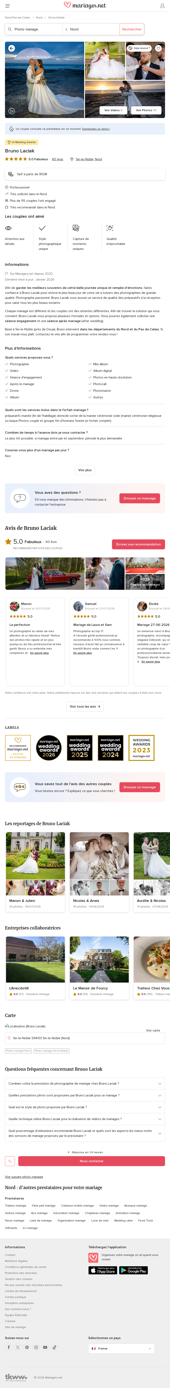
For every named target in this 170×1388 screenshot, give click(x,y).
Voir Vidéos (113, 110)
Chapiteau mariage (97, 1213)
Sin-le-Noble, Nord (89, 159)
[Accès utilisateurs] (162, 6)
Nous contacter (92, 1161)
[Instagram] (36, 1347)
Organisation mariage (71, 1220)
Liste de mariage (41, 1220)
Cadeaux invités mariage (77, 1205)
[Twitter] (18, 1347)
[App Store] (102, 1273)
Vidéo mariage (109, 1205)
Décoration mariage (66, 1213)
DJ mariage (30, 1228)
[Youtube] (45, 1347)
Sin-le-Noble (56, 17)
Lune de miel (99, 1220)
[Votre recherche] (11, 48)
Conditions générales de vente (25, 1267)
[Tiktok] (54, 1347)
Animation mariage (128, 1213)
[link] (35, 872)
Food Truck (145, 1220)
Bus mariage (39, 1213)
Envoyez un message (140, 498)
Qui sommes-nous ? (18, 1309)
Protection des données (21, 1273)
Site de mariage (15, 1327)
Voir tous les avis (83, 706)
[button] (85, 498)
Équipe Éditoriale (16, 1315)
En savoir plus (39, 653)
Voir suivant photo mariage (24, 1177)
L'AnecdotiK (19, 988)
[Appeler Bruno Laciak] (10, 1161)
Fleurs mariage (14, 1220)
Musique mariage (135, 1205)
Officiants (11, 1228)
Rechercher (132, 29)
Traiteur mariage (15, 1205)
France (102, 1348)
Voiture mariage (15, 1213)
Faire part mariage (44, 1205)
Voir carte (153, 1030)
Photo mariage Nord (18, 1050)
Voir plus (85, 470)
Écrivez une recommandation (138, 544)
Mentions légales (16, 1261)
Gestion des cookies (19, 1279)
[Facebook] (8, 1347)
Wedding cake (123, 1220)
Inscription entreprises (19, 1303)
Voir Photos (146, 110)
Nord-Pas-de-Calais (18, 17)
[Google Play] (133, 1273)
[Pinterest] (27, 1347)
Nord (39, 17)
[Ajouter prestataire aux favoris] (158, 48)
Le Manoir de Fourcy (90, 988)
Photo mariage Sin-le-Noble (51, 1050)
